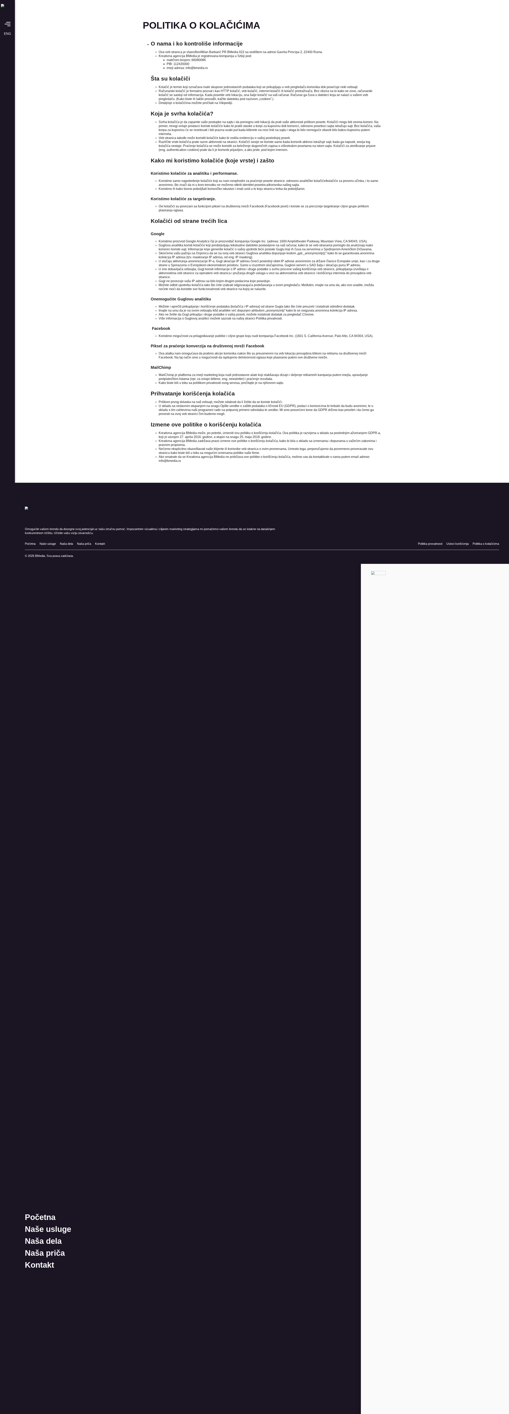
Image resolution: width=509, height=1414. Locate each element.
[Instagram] (8, 1405)
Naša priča (45, 1253)
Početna (40, 1217)
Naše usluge (48, 1229)
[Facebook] (8, 1395)
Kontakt (39, 1265)
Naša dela (43, 1241)
